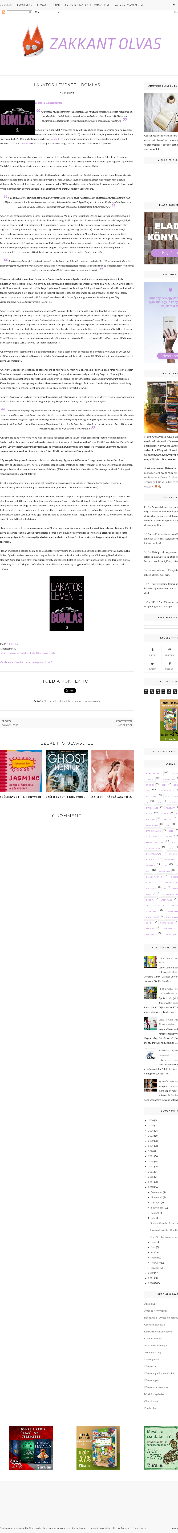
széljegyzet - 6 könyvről (21, 797)
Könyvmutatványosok (156, 1387)
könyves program (155, 842)
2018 (151, 1161)
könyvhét (151, 894)
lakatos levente (74, 700)
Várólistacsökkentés (129, 4)
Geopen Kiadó (166, 923)
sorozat (88, 700)
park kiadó (151, 934)
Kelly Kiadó (151, 883)
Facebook (169, 669)
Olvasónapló (151, 1401)
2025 (151, 1125)
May (153, 1247)
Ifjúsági (42, 4)
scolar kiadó (152, 911)
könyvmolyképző (167, 791)
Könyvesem (150, 1366)
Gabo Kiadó (151, 837)
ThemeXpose (140, 1528)
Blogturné (24, 4)
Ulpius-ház (13, 644)
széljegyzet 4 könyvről (65, 797)
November (156, 1197)
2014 (164, 785)
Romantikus (102, 4)
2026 (151, 1120)
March (154, 1257)
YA (147, 802)
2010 (168, 825)
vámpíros (150, 865)
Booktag (6, 4)
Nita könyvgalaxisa (154, 1394)
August (155, 1212)
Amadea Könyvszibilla (156, 1310)
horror (171, 848)
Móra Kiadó (164, 871)
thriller (167, 819)
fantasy (168, 837)
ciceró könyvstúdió (155, 906)
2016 (148, 791)
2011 (151, 1278)
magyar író (151, 796)
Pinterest (169, 655)
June (153, 1242)
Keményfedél (151, 1359)
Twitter (152, 669)
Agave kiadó (152, 825)
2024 (151, 1130)
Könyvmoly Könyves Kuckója (160, 1373)
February (156, 1262)
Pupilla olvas (150, 1408)
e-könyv (150, 900)
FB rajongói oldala (45, 653)
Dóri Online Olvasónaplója (158, 1331)
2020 (151, 1151)
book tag (150, 929)
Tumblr (152, 655)
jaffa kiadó (166, 900)
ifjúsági (150, 785)
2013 (46, 700)
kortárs (164, 814)
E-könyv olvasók (153, 1338)
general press (153, 848)
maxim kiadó (152, 808)
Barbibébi (55, 138)
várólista (170, 808)
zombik (149, 923)
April (153, 1252)
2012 (171, 831)
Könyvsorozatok (76, 4)
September (157, 1207)
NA (164, 888)
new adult (151, 860)
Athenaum (151, 888)
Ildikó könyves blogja (155, 1345)
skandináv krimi (154, 877)
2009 (148, 871)
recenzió (150, 819)
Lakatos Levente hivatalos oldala (17, 653)
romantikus (169, 779)
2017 (151, 1166)
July (153, 1217)
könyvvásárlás (153, 854)
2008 (165, 865)
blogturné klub (154, 773)
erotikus (54, 700)
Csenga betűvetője (154, 1324)
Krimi (56, 4)
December (156, 1192)
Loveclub (26, 143)
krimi (62, 700)
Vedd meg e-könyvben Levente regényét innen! (26, 662)
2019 (151, 1156)
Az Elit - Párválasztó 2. (111, 797)
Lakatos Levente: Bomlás (48, 102)
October (155, 1202)
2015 (151, 1176)
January (155, 1267)
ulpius (96, 700)
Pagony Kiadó (152, 917)
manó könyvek (153, 831)
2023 (151, 1135)
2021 (151, 1145)
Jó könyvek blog (152, 1352)
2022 (151, 1140)
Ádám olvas (150, 1303)
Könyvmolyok (151, 1380)
